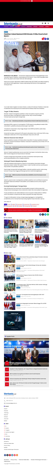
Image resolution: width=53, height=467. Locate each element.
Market (5, 420)
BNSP (14, 204)
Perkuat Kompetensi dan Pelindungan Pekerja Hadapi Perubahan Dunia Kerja (28, 378)
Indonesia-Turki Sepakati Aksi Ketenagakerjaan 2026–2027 (26, 245)
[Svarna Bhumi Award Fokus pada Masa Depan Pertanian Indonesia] (11, 224)
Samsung (7, 436)
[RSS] (17, 455)
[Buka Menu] (45, 23)
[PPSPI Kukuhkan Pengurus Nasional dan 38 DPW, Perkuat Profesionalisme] (42, 224)
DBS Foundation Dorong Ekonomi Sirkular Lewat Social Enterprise (25, 373)
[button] (42, 23)
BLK (9, 204)
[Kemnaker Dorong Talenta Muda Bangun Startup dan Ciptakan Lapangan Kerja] (26, 224)
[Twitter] (43, 214)
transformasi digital (9, 432)
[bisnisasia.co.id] (13, 23)
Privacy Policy (7, 445)
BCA (6, 434)
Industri (5, 408)
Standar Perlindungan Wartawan (11, 449)
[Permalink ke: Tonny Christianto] (5, 39)
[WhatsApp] (48, 214)
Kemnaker (20, 204)
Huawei (7, 428)
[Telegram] (45, 214)
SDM (16, 206)
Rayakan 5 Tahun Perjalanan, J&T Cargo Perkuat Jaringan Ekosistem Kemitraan (28, 369)
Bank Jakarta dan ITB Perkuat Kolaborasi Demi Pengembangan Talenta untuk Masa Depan (28, 383)
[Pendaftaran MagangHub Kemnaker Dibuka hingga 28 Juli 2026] (42, 238)
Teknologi (6, 412)
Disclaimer (6, 441)
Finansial (6, 410)
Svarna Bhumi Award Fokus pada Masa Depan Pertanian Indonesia (11, 231)
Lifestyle (6, 416)
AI (5, 426)
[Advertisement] (26, 96)
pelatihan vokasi (35, 204)
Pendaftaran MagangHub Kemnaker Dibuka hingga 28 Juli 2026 (41, 246)
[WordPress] (12, 455)
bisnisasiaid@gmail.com (11, 403)
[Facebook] (40, 214)
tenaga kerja (27, 206)
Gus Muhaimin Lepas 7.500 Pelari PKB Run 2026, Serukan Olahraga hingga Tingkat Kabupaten (10, 246)
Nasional (6, 31)
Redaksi (5, 447)
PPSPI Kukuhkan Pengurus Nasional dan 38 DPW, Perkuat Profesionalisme (42, 231)
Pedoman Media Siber (9, 443)
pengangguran (9, 206)
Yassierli (34, 206)
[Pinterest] (10, 455)
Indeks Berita (7, 461)
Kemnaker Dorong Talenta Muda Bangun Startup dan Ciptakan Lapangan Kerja (25, 231)
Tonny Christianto (10, 38)
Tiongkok (7, 430)
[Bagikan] (48, 39)
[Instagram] (15, 455)
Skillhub (20, 206)
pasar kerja (27, 204)
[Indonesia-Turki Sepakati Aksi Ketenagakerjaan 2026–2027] (26, 238)
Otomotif (6, 418)
